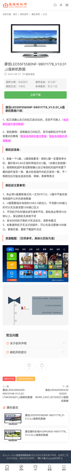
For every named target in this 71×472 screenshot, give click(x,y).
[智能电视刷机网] (15, 5)
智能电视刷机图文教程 (34, 136)
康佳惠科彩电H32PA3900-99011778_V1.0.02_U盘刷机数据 (46, 433)
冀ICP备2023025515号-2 (50, 458)
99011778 (9, 378)
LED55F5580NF (25, 378)
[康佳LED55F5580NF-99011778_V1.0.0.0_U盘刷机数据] (13, 419)
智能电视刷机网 (23, 455)
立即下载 (35, 94)
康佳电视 (30, 74)
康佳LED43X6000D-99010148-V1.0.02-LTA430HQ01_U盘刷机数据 (17, 393)
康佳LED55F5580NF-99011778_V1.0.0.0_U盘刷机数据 (45, 417)
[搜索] (55, 5)
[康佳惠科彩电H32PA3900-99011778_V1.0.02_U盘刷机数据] (13, 435)
